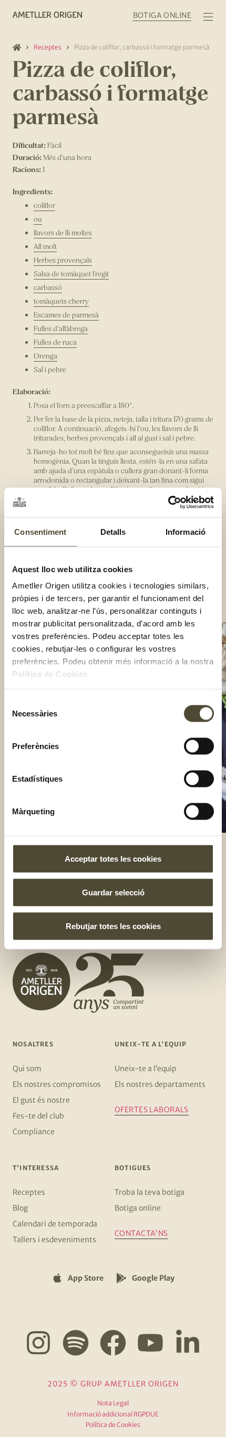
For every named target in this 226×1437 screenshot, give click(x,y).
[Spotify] (76, 1343)
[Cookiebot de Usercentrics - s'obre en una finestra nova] (168, 503)
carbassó (48, 287)
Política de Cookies (50, 674)
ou (38, 218)
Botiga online (138, 1208)
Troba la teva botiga (149, 1192)
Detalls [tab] (113, 531)
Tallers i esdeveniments (54, 1239)
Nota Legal (113, 1403)
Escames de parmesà (66, 314)
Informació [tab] (186, 531)
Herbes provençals (63, 259)
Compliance (34, 1131)
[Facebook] (113, 1343)
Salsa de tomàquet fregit (71, 273)
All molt (45, 246)
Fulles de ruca (55, 341)
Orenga (45, 355)
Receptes (47, 47)
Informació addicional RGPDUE (113, 1414)
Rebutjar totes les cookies (113, 925)
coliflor (44, 205)
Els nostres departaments (160, 1084)
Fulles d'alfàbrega (61, 328)
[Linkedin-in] (187, 1343)
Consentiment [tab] (40, 531)
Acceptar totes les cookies (113, 858)
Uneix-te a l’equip (146, 1068)
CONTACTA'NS (141, 1233)
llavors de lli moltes (63, 232)
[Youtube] (150, 1343)
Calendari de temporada (55, 1224)
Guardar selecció (113, 891)
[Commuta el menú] (208, 17)
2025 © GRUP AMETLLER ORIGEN (112, 1384)
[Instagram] (38, 1343)
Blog (20, 1208)
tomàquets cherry (61, 300)
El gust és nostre (41, 1100)
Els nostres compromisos (57, 1084)
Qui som (27, 1068)
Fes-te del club (38, 1116)
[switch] (199, 745)
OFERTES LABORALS (152, 1109)
